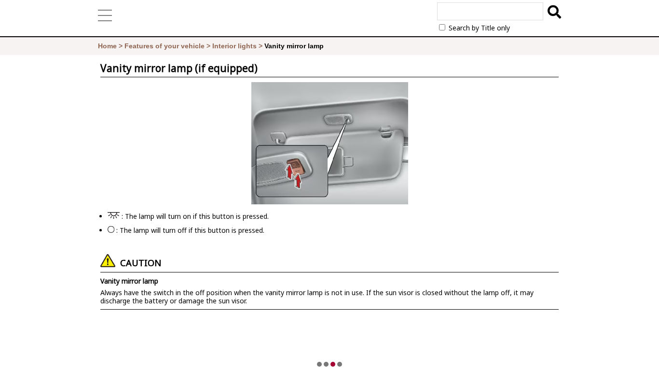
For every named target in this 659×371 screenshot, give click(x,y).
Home (107, 46)
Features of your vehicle (164, 46)
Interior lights (234, 46)
